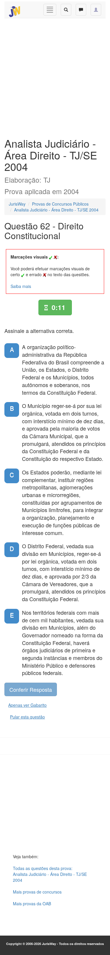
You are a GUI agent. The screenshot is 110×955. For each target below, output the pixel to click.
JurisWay (17, 204)
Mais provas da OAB (32, 903)
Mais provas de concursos (37, 892)
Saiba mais (21, 286)
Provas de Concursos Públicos (60, 204)
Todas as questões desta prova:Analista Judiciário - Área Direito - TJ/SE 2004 (50, 874)
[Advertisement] (55, 76)
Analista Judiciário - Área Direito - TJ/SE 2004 (56, 210)
